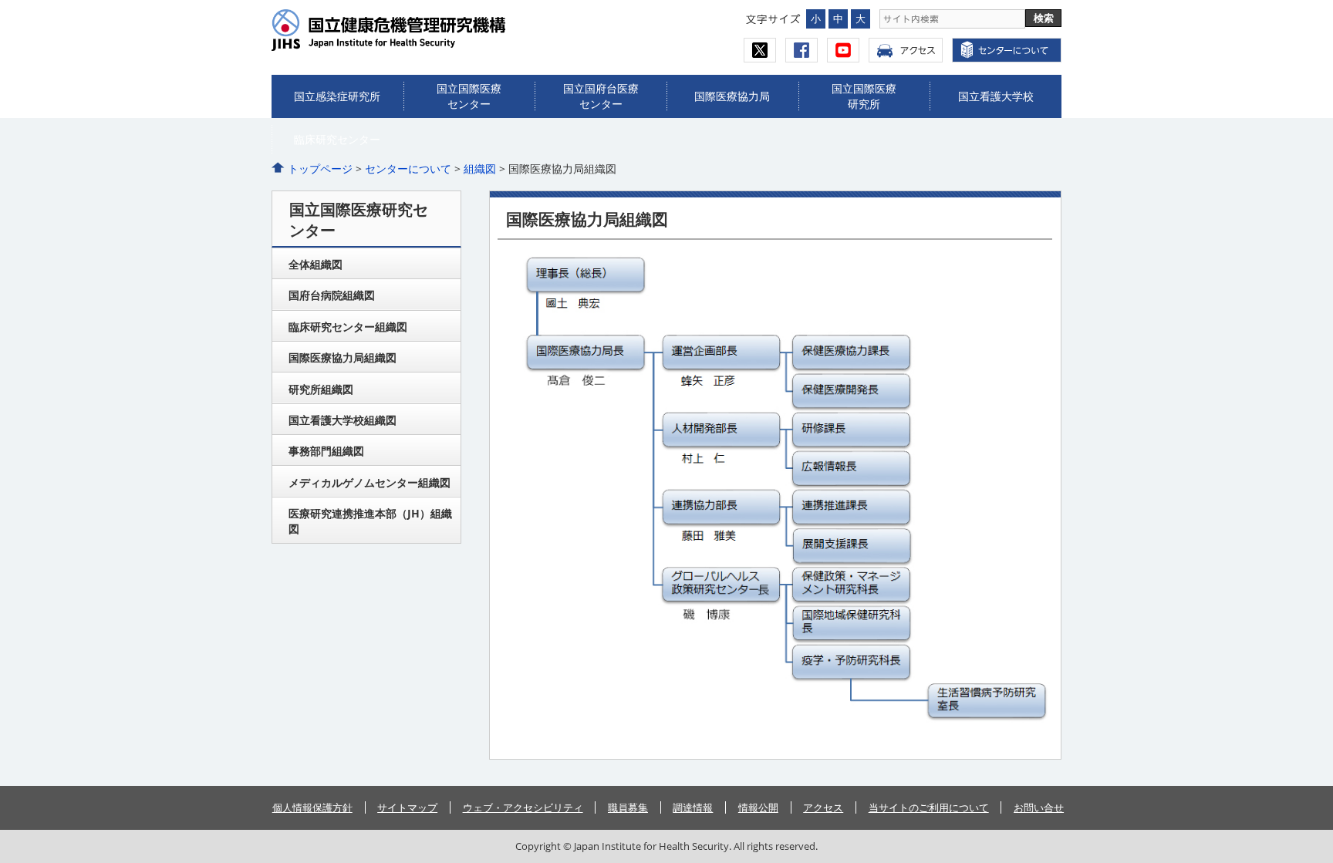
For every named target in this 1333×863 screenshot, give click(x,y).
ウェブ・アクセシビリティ (523, 807)
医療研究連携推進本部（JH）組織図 (370, 521)
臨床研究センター (337, 139)
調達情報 (693, 807)
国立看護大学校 (996, 96)
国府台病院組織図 (332, 295)
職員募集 (628, 807)
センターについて (408, 168)
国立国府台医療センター (601, 96)
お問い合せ (1039, 807)
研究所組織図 (321, 389)
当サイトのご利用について (929, 807)
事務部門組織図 (326, 450)
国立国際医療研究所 (864, 96)
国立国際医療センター (469, 96)
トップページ (320, 168)
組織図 (480, 168)
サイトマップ (407, 807)
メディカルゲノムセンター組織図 (370, 482)
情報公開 (758, 807)
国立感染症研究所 (337, 96)
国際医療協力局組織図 (343, 357)
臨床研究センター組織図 (348, 326)
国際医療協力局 (732, 96)
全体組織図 (316, 264)
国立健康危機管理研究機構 (420, 30)
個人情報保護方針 (312, 807)
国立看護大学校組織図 (343, 420)
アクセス (906, 50)
